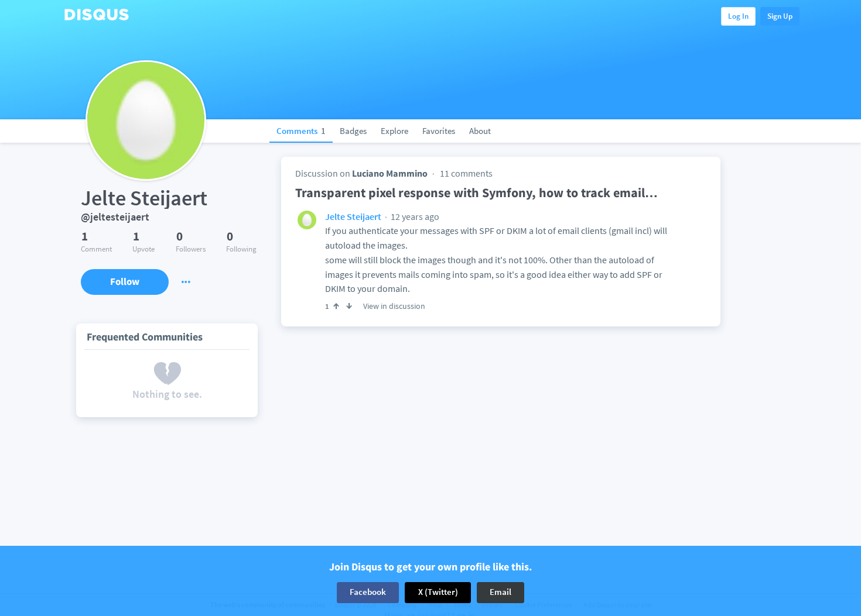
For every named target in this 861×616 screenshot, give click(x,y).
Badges (353, 130)
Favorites (438, 130)
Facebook (368, 592)
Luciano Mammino (390, 173)
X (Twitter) (438, 592)
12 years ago (414, 216)
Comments (301, 130)
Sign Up (779, 16)
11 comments (466, 173)
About (480, 130)
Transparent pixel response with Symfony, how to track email (476, 192)
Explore (394, 130)
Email (500, 592)
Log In (738, 16)
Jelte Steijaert (353, 216)
